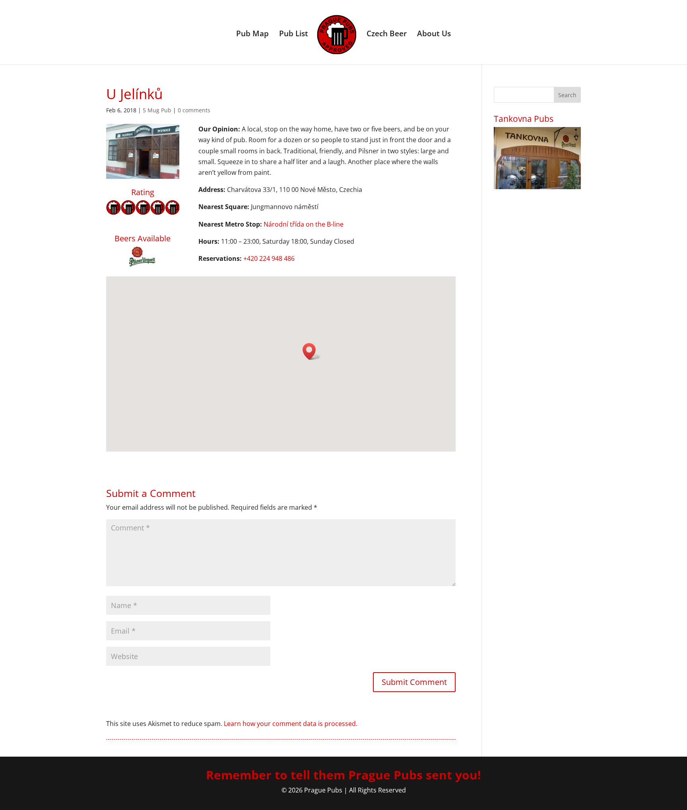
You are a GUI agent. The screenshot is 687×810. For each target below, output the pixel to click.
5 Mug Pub (157, 110)
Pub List (293, 35)
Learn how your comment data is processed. (290, 723)
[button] (312, 351)
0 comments (194, 110)
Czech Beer (387, 35)
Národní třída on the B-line (304, 224)
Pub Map (252, 35)
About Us (434, 35)
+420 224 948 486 (269, 258)
